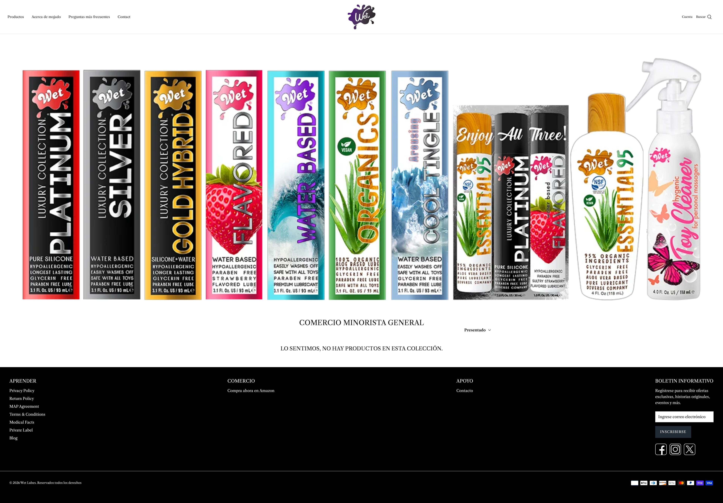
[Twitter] (689, 449)
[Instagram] (675, 449)
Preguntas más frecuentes (89, 17)
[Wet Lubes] (361, 17)
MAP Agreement (24, 406)
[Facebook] (661, 449)
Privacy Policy (21, 390)
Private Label (21, 430)
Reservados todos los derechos (59, 483)
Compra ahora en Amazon (251, 390)
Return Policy (21, 398)
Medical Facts (21, 422)
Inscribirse (673, 432)
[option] (361, 173)
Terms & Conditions (27, 414)
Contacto (464, 390)
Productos (16, 17)
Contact (124, 17)
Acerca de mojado (46, 17)
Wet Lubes (28, 483)
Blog (13, 438)
